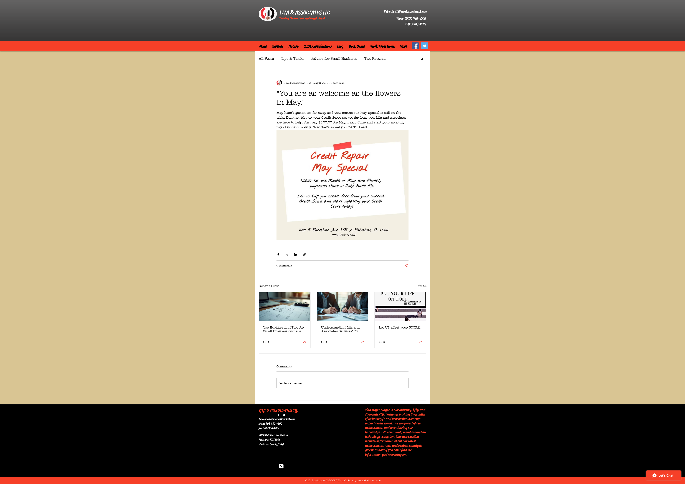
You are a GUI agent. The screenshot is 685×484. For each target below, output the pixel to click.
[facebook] (278, 415)
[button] (421, 58)
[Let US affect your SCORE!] (400, 306)
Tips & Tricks (292, 59)
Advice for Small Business (334, 59)
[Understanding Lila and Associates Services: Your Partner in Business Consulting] (342, 306)
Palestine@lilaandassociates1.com (405, 11)
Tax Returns (375, 59)
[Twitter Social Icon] (424, 45)
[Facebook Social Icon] (415, 45)
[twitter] (284, 415)
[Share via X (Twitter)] (287, 254)
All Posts (266, 59)
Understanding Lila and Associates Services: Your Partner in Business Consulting (341, 329)
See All (422, 285)
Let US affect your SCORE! (400, 327)
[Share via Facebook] (278, 254)
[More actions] (406, 83)
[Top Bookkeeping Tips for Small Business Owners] (284, 306)
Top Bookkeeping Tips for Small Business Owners (283, 329)
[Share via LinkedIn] (295, 254)
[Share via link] (304, 254)
